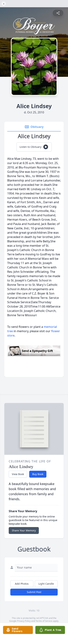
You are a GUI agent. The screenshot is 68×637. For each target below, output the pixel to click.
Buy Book (37, 474)
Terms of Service (44, 621)
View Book (18, 474)
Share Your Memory (24, 530)
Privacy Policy (24, 621)
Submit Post (34, 592)
